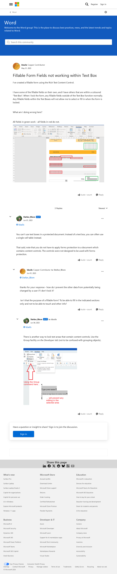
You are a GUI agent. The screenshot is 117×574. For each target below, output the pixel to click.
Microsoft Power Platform (12, 542)
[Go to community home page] (17, 4)
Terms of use (55, 567)
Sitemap (6, 567)
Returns (42, 492)
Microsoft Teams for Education (86, 488)
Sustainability (81, 556)
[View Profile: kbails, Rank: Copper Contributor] (16, 66)
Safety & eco (79, 567)
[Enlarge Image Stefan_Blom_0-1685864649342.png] (50, 376)
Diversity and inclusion (84, 547)
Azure (42, 524)
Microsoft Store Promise (48, 506)
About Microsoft (81, 528)
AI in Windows (8, 502)
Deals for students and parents (87, 506)
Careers (79, 524)
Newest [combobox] (103, 208)
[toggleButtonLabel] (106, 12)
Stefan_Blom (29, 217)
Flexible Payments (46, 511)
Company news (81, 533)
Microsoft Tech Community (49, 542)
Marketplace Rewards (47, 551)
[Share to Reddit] (58, 465)
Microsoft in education (84, 479)
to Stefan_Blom (58, 269)
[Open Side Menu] (11, 4)
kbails (24, 64)
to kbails (53, 319)
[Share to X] (53, 465)
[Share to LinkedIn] (44, 465)
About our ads (102, 567)
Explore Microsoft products (12, 506)
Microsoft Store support (48, 488)
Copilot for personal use (11, 497)
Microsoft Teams (9, 547)
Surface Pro (7, 479)
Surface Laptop (8, 483)
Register (94, 4)
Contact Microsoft (19, 567)
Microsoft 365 (8, 537)
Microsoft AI (7, 524)
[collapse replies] (10, 216)
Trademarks (67, 567)
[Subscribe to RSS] (67, 465)
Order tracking (45, 497)
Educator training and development (88, 502)
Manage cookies (42, 567)
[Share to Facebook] (49, 465)
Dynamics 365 (8, 533)
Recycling (90, 567)
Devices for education (83, 483)
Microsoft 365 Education (84, 492)
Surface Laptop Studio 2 (11, 488)
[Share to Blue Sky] (63, 465)
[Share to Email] (72, 465)
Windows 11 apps (9, 511)
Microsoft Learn (45, 533)
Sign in (23, 433)
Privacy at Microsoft (83, 537)
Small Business (8, 556)
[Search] (87, 4)
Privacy (30, 567)
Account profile (45, 479)
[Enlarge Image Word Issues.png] (58, 154)
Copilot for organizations (12, 492)
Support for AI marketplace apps (51, 537)
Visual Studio (44, 556)
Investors (79, 542)
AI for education (81, 511)
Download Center (46, 483)
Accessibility (80, 551)
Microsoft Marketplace (48, 547)
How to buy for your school (85, 497)
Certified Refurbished (47, 502)
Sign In (103, 4)
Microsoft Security (9, 528)
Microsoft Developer (47, 528)
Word (14, 12)
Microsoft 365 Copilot (10, 551)
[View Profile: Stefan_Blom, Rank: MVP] (19, 218)
